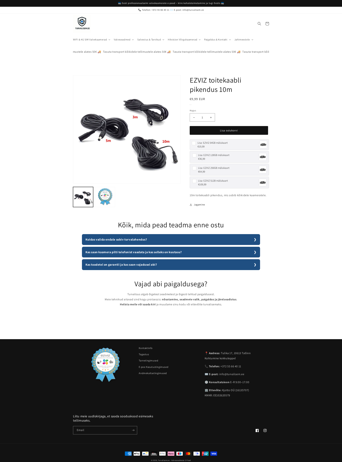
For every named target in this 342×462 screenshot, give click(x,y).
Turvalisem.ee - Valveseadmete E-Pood (174, 460)
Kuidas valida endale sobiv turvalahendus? (116, 239)
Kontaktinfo (146, 348)
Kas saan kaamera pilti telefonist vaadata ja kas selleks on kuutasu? (134, 252)
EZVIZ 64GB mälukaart (213, 142)
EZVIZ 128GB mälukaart (213, 155)
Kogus (193, 110)
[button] (91, 39)
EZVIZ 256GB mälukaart (213, 167)
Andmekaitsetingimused (153, 373)
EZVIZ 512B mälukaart (213, 180)
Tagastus (144, 354)
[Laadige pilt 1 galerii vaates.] (83, 197)
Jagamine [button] (199, 204)
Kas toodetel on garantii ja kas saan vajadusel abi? (121, 265)
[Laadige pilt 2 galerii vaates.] (105, 197)
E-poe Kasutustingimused (153, 367)
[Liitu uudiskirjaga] (133, 430)
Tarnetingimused (148, 360)
